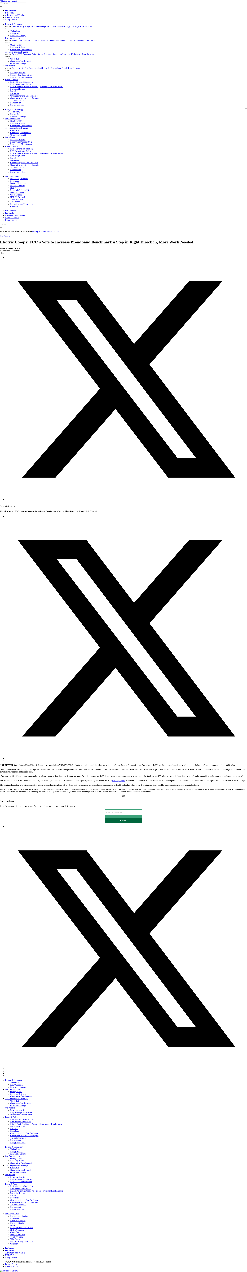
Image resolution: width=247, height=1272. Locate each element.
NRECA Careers (12, 17)
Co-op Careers (11, 20)
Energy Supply (16, 33)
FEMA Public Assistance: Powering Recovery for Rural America (36, 86)
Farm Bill (14, 91)
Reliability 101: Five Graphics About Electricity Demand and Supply (40, 68)
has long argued (118, 780)
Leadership (14, 181)
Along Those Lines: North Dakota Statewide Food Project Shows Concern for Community (48, 40)
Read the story (86, 26)
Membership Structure (19, 179)
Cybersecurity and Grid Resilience (24, 96)
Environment (15, 103)
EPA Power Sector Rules (20, 84)
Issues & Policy (11, 80)
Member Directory (17, 185)
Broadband (14, 93)
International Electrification (21, 77)
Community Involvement (20, 61)
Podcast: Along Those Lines (21, 204)
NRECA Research (17, 197)
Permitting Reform (17, 89)
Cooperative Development (21, 49)
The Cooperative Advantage (16, 52)
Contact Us (14, 206)
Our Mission (10, 66)
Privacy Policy (38, 231)
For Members (10, 10)
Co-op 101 (14, 59)
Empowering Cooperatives (21, 75)
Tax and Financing (17, 100)
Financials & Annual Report (21, 190)
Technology (15, 31)
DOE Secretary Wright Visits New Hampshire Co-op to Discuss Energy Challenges (46, 26)
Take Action (15, 202)
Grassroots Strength (18, 63)
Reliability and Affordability (21, 82)
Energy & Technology (14, 24)
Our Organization (12, 176)
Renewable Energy (18, 36)
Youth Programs (16, 199)
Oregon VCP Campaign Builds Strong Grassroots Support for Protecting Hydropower (47, 54)
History (13, 188)
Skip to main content (8, 1)
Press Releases (5, 236)
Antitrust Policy (11, 1266)
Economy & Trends (18, 47)
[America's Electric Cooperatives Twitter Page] (126, 1069)
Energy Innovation (17, 105)
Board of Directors (17, 183)
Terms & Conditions (52, 231)
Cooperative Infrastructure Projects (24, 98)
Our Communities (12, 38)
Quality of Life (16, 45)
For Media (9, 13)
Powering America (17, 73)
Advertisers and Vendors (15, 15)
